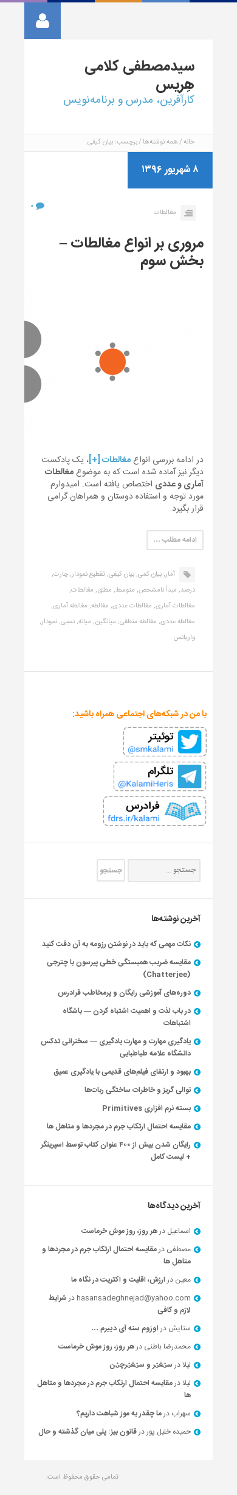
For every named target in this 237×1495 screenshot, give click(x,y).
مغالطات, (81, 590)
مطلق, (103, 590)
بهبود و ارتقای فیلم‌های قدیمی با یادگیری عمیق (122, 1072)
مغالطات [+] (110, 460)
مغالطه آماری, (69, 606)
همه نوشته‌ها (160, 142)
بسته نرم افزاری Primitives (146, 1108)
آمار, (169, 574)
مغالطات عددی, (131, 606)
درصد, (187, 590)
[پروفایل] (42, 20)
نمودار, (48, 621)
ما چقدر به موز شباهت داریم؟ (119, 1413)
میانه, (84, 621)
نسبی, (67, 621)
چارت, (60, 574)
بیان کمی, (149, 574)
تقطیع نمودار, (87, 574)
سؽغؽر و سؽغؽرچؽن (141, 1365)
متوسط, (124, 590)
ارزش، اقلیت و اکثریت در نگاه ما (118, 1280)
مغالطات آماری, (174, 606)
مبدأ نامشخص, (157, 590)
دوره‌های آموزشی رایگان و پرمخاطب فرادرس (124, 993)
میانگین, (104, 621)
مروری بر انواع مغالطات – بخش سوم (132, 253)
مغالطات (165, 212)
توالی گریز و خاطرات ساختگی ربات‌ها (137, 1090)
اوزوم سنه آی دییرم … (125, 1328)
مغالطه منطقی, (137, 621)
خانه (189, 142)
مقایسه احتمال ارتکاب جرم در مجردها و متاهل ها (119, 1126)
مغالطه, (99, 606)
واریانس (184, 637)
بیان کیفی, (120, 574)
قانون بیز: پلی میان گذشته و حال (87, 1432)
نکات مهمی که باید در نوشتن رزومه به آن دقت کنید (116, 944)
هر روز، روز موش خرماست (119, 1231)
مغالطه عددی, (177, 621)
